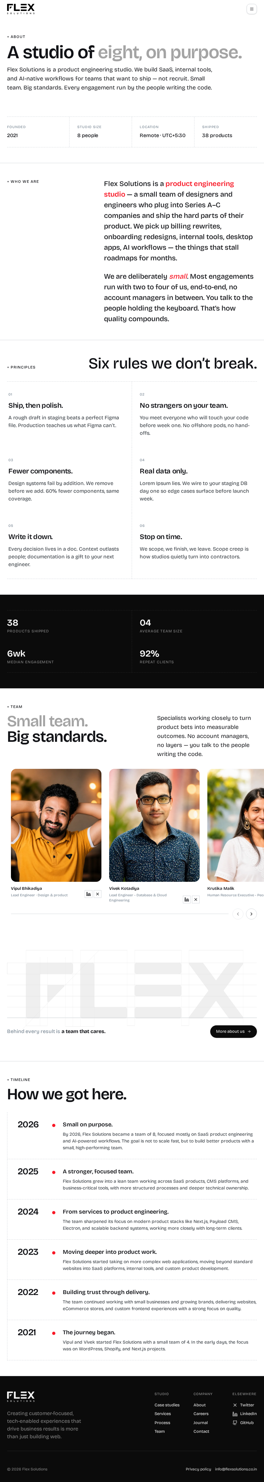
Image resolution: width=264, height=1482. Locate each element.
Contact (201, 1431)
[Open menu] (252, 9)
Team (160, 1431)
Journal (200, 1422)
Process (162, 1422)
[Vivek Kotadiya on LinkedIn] (187, 899)
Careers (201, 1413)
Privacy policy (198, 1469)
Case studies (167, 1405)
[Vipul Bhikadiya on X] (97, 894)
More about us (230, 1031)
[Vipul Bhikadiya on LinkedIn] (88, 894)
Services (163, 1413)
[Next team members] (251, 914)
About (199, 1405)
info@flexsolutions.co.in (236, 1469)
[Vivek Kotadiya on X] (196, 899)
